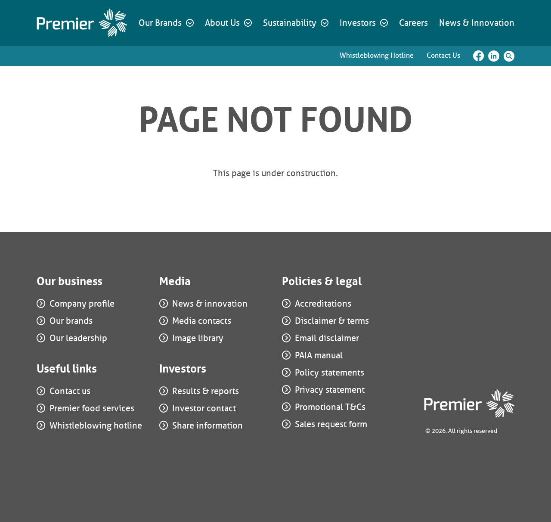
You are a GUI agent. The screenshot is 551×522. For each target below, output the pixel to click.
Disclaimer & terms (332, 321)
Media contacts (201, 321)
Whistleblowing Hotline (377, 55)
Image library (197, 338)
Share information (207, 425)
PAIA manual (319, 355)
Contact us (70, 391)
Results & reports (205, 391)
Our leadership (78, 338)
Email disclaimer (327, 338)
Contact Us (443, 55)
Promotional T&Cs (330, 407)
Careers (413, 23)
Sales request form (331, 424)
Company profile (82, 303)
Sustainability (289, 23)
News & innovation (210, 303)
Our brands (71, 321)
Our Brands (160, 23)
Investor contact (204, 408)
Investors (358, 23)
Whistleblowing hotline (96, 425)
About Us (222, 23)
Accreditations (323, 303)
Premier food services (92, 408)
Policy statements (329, 372)
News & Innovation (476, 23)
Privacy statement (330, 390)
